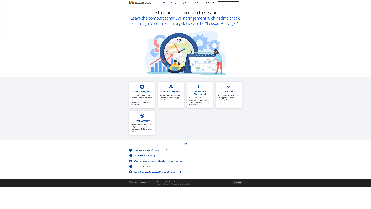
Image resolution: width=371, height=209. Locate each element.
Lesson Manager (172, 3)
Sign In (224, 3)
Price (198, 3)
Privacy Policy (173, 182)
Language (237, 182)
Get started (234, 3)
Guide (187, 3)
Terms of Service (162, 182)
